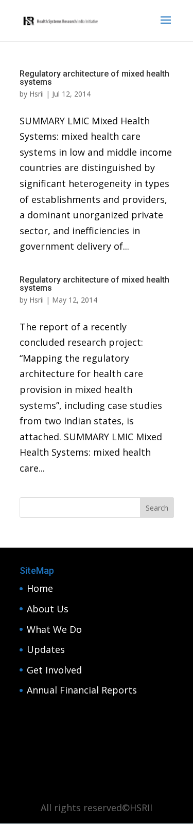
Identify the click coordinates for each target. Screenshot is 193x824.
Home (40, 588)
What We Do (54, 629)
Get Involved (54, 670)
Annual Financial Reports (82, 690)
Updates (46, 649)
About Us (47, 609)
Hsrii (36, 94)
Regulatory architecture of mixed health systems (94, 78)
